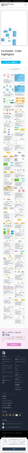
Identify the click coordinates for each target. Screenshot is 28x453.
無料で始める (14, 344)
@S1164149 (9, 58)
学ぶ (16, 368)
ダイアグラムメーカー (7, 365)
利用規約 (4, 396)
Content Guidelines (7, 403)
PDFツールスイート (6, 359)
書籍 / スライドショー (20, 359)
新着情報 (17, 384)
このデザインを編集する (11, 62)
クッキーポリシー (15, 442)
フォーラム (17, 365)
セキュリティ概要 (6, 405)
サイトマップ (18, 377)
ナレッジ (17, 372)
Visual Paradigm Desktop (18, 1)
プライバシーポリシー (7, 401)
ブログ (16, 370)
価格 (3, 382)
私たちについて (18, 382)
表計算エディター (6, 380)
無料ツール (17, 375)
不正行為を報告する (6, 407)
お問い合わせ (18, 389)
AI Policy (4, 398)
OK (14, 449)
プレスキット (18, 387)
